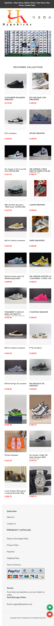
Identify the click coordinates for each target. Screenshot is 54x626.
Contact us (11, 524)
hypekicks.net (27, 618)
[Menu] (49, 17)
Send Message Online (16, 597)
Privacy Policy (13, 545)
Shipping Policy (13, 558)
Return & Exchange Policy (18, 539)
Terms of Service (14, 565)
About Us (11, 517)
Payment (10, 552)
